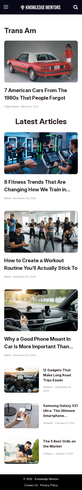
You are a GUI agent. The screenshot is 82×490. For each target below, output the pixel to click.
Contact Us (31, 485)
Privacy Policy (49, 485)
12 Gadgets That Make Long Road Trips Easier (57, 375)
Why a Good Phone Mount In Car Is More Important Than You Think (37, 346)
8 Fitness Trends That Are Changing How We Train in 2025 (35, 189)
